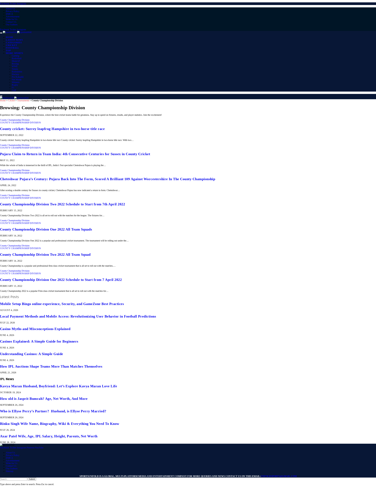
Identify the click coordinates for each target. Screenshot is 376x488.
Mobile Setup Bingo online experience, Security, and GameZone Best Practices (62, 304)
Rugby (15, 85)
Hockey (15, 74)
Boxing (15, 63)
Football (12, 48)
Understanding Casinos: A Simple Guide (31, 354)
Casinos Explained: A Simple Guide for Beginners (39, 341)
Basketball (16, 58)
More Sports (14, 53)
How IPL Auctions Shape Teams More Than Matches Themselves (51, 366)
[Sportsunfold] (17, 32)
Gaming (15, 55)
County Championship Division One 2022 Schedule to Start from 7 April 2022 (61, 280)
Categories (14, 42)
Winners (15, 82)
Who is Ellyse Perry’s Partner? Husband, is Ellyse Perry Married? (53, 411)
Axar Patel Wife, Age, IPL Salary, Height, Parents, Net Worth (49, 436)
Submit (32, 479)
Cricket (11, 45)
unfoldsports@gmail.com (279, 476)
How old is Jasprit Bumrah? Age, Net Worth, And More (44, 399)
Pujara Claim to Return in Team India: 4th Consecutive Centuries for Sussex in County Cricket (75, 154)
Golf (14, 90)
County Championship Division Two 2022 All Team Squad (45, 254)
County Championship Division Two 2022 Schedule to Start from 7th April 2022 (62, 204)
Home (9, 37)
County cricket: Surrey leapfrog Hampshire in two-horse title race (52, 129)
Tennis (15, 69)
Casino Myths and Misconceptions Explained (35, 329)
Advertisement (12, 16)
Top (8, 50)
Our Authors (11, 24)
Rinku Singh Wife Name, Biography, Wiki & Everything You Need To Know (59, 424)
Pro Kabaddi (18, 77)
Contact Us (11, 22)
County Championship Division (15, 120)
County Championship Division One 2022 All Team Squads (46, 229)
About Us (10, 8)
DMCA (9, 14)
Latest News (14, 40)
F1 (13, 87)
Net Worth (16, 79)
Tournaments (23, 100)
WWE (15, 66)
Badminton (17, 71)
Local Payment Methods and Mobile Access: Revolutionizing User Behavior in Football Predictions (78, 316)
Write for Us (11, 19)
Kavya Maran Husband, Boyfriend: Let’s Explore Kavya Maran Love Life (58, 386)
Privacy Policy (12, 11)
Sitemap (9, 471)
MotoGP (16, 61)
